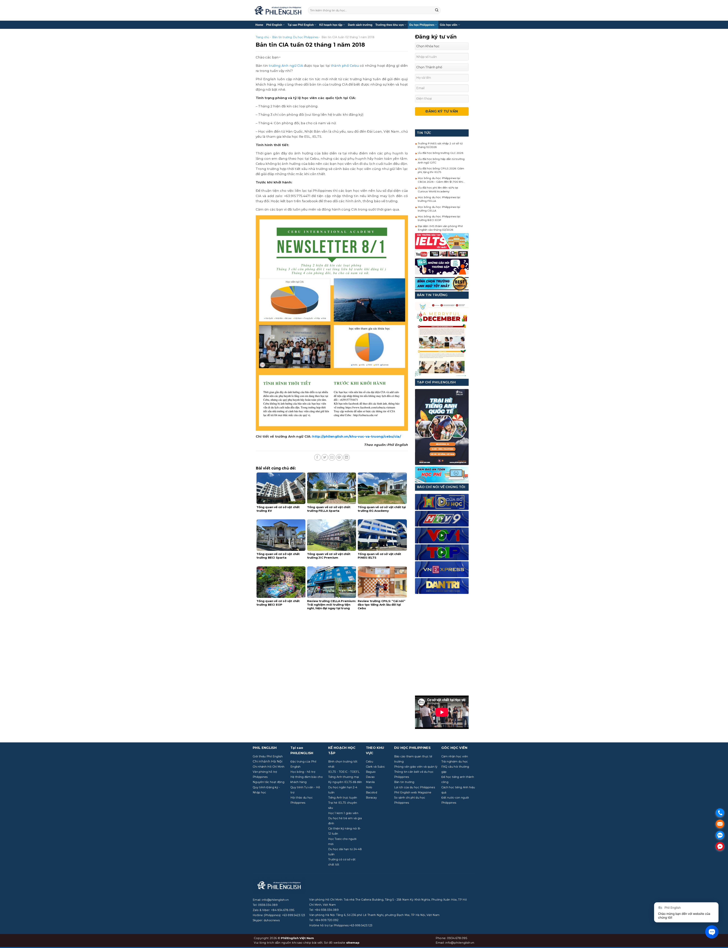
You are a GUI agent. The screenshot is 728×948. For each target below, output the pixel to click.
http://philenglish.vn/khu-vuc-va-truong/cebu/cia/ (356, 436)
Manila (370, 782)
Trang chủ (262, 37)
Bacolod (371, 792)
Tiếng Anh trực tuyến (342, 797)
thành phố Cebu (345, 66)
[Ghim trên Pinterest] (339, 457)
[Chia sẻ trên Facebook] (317, 457)
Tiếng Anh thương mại (343, 777)
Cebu (369, 761)
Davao (370, 777)
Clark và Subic (375, 766)
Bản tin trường (282, 37)
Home (259, 24)
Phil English (274, 24)
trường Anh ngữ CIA (286, 66)
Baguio (371, 771)
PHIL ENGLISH (265, 748)
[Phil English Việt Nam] (278, 10)
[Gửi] (436, 10)
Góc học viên (448, 24)
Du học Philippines (421, 24)
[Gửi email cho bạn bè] (332, 457)
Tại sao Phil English (301, 24)
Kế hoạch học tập (330, 24)
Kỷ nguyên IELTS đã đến (345, 782)
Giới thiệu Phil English (268, 756)
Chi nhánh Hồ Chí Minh (268, 766)
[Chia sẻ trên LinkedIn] (346, 457)
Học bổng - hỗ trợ (302, 771)
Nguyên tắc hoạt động (268, 782)
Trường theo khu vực (389, 24)
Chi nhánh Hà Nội (267, 761)
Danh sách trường (360, 24)
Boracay (371, 797)
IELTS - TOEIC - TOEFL (344, 771)
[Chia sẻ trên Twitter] (324, 457)
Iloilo (369, 787)
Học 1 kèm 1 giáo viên (343, 813)
